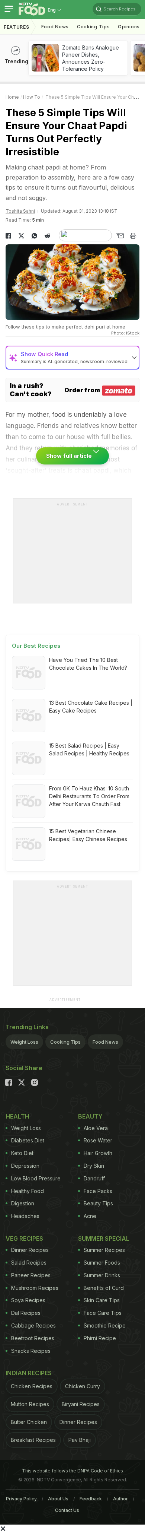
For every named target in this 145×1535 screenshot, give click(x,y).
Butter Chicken (29, 1422)
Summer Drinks (102, 1275)
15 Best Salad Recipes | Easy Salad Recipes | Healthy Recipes (89, 749)
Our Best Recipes (36, 645)
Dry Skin (94, 1166)
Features (16, 27)
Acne (90, 1216)
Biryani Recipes (81, 1404)
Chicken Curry (82, 1386)
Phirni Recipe (100, 1338)
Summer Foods (102, 1262)
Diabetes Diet (27, 1140)
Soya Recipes (28, 1300)
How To (31, 97)
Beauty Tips (98, 1203)
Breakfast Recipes (33, 1440)
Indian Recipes (29, 1373)
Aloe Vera (96, 1128)
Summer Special (103, 1238)
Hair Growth (98, 1153)
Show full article (69, 455)
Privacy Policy (21, 1498)
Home (12, 97)
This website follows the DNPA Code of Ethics (72, 1471)
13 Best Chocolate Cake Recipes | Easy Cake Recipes (90, 707)
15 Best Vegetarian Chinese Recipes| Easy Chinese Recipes (88, 835)
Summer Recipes (104, 1250)
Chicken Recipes (31, 1386)
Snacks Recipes (31, 1351)
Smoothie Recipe (105, 1325)
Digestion (22, 1203)
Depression (25, 1166)
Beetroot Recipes (32, 1338)
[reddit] (47, 235)
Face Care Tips (103, 1313)
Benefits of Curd (104, 1288)
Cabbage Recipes (33, 1325)
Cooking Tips (65, 1042)
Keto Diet (22, 1153)
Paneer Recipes (31, 1275)
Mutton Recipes (30, 1404)
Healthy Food (27, 1191)
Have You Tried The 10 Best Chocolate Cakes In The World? (88, 664)
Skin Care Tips (102, 1300)
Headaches (25, 1216)
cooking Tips (93, 26)
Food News (55, 26)
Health (17, 1116)
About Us (58, 1498)
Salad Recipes (28, 1262)
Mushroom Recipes (34, 1288)
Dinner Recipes (30, 1250)
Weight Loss (24, 1042)
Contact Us (67, 1510)
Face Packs (98, 1191)
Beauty (90, 1116)
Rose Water (98, 1140)
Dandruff (94, 1178)
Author (120, 1498)
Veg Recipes (24, 1238)
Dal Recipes (26, 1313)
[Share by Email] (119, 235)
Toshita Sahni (20, 211)
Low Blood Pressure (36, 1178)
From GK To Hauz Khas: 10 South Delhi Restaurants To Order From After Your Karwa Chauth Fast (89, 796)
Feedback (91, 1498)
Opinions (129, 26)
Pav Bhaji (79, 1440)
